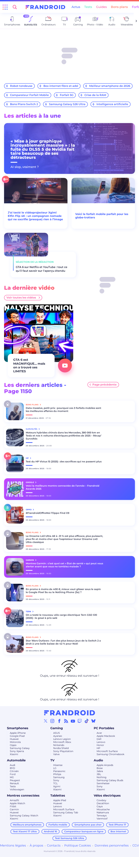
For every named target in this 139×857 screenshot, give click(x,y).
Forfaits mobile (57, 824)
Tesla (13, 786)
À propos (36, 845)
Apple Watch (17, 803)
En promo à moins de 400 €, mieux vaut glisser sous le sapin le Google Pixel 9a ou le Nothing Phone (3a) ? (63, 591)
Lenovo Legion (62, 739)
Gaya (100, 806)
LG (54, 768)
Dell (99, 739)
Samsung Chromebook (110, 754)
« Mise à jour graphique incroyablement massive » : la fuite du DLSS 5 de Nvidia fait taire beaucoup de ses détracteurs (43, 149)
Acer (99, 732)
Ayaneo (57, 735)
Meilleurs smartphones (27, 824)
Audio (98, 760)
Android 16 (50, 831)
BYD (12, 768)
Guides (101, 7)
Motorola (15, 742)
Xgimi (56, 786)
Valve (56, 754)
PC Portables (104, 728)
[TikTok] (86, 721)
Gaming (56, 728)
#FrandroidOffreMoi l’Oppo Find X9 (47, 513)
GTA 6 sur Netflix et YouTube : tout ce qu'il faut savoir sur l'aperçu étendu (41, 268)
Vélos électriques (107, 795)
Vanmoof (102, 818)
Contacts (54, 845)
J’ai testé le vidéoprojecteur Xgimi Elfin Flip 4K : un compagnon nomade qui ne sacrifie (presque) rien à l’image (35, 216)
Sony (56, 780)
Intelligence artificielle (112, 104)
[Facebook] (59, 721)
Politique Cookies (77, 845)
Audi (12, 765)
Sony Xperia (17, 751)
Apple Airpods (105, 765)
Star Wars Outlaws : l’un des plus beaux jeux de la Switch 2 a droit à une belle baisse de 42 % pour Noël (63, 642)
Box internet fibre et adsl (60, 86)
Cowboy (101, 800)
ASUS (56, 732)
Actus (76, 7)
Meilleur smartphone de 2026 (109, 86)
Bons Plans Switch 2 (24, 104)
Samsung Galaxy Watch (24, 815)
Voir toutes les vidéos (21, 297)
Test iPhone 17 (117, 824)
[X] (45, 721)
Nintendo (58, 745)
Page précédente (104, 384)
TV (52, 760)
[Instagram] (52, 721)
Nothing (101, 777)
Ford (12, 774)
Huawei (14, 739)
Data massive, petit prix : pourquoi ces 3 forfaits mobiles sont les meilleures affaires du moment (63, 409)
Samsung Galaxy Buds (110, 780)
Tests (88, 7)
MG (12, 777)
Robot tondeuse (21, 86)
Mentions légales (13, 845)
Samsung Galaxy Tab (65, 812)
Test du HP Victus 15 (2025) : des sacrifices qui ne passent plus (64, 461)
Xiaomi (14, 754)
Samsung (59, 777)
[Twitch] (79, 721)
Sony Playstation (63, 751)
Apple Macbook (106, 735)
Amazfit (14, 800)
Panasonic (59, 771)
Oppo (13, 745)
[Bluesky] (93, 721)
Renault (14, 783)
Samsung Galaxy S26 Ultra (67, 104)
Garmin (14, 809)
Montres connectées (23, 795)
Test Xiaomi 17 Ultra (25, 831)
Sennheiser (103, 783)
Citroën (14, 771)
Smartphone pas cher (88, 824)
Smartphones (17, 728)
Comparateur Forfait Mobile (29, 95)
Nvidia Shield (61, 748)
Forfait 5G (66, 95)
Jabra (100, 771)
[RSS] (66, 721)
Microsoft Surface (107, 751)
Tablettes (57, 795)
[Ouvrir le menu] (5, 7)
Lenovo (101, 742)
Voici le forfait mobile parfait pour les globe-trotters (101, 215)
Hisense (57, 765)
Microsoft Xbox (62, 742)
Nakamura (103, 812)
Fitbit (13, 806)
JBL (99, 774)
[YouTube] (73, 721)
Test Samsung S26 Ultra (69, 838)
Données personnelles (112, 845)
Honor (100, 745)
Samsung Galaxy (20, 748)
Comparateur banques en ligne (83, 831)
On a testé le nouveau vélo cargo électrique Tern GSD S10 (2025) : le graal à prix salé (61, 616)
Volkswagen (17, 789)
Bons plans (119, 7)
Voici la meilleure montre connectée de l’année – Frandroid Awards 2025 (62, 487)
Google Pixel (17, 735)
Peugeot (15, 780)
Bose (100, 768)
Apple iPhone (18, 732)
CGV (135, 845)
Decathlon (103, 803)
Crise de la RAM (95, 95)
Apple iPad (59, 800)
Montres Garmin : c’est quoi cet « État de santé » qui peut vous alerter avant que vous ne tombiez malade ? (64, 565)
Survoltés (32, 429)
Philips (57, 774)
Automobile (16, 760)
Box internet (118, 831)
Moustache (103, 809)
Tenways (102, 815)
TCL (55, 783)
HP (98, 748)
